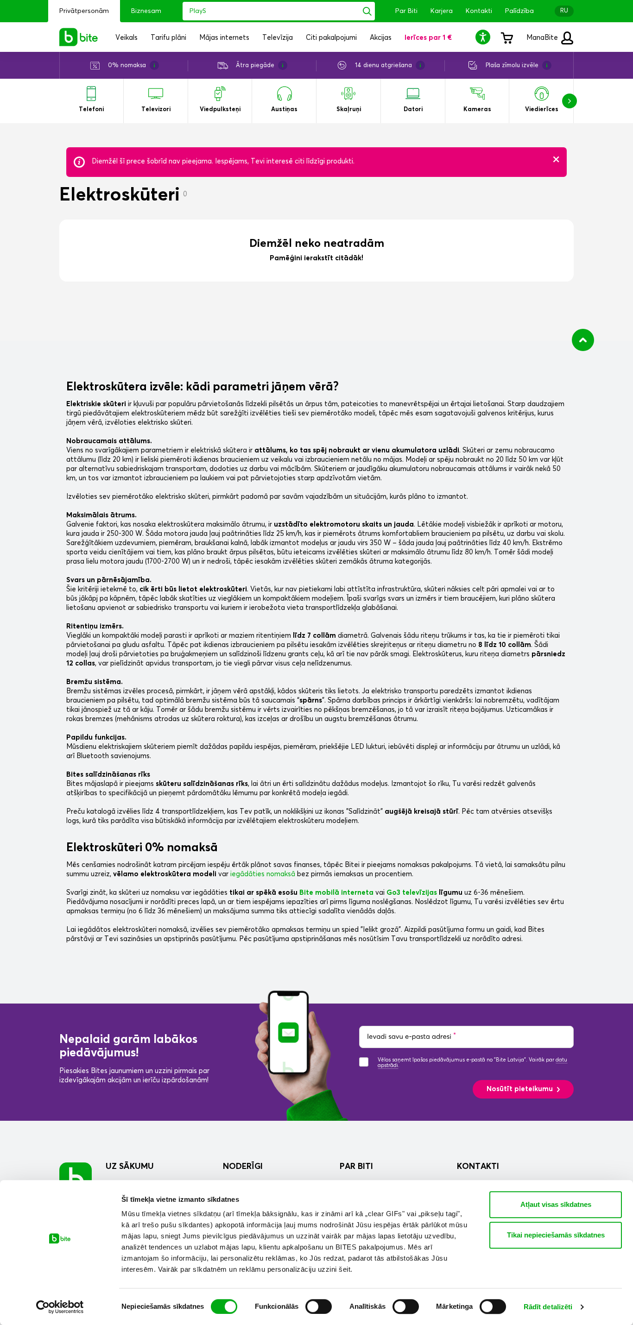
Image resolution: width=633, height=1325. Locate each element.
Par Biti (406, 11)
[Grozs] (506, 37)
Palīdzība (519, 11)
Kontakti (479, 11)
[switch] (318, 1306)
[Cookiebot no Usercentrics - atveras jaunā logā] (60, 1307)
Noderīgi (243, 1166)
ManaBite (543, 37)
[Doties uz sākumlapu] (75, 1178)
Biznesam (146, 11)
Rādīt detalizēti (548, 1307)
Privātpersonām (84, 11)
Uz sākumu (130, 1166)
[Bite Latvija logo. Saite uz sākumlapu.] (78, 37)
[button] (484, 36)
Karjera (441, 11)
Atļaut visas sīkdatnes (555, 1204)
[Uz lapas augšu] (583, 340)
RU (564, 11)
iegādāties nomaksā (262, 874)
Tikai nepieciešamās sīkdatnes (556, 1235)
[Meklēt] (367, 11)
